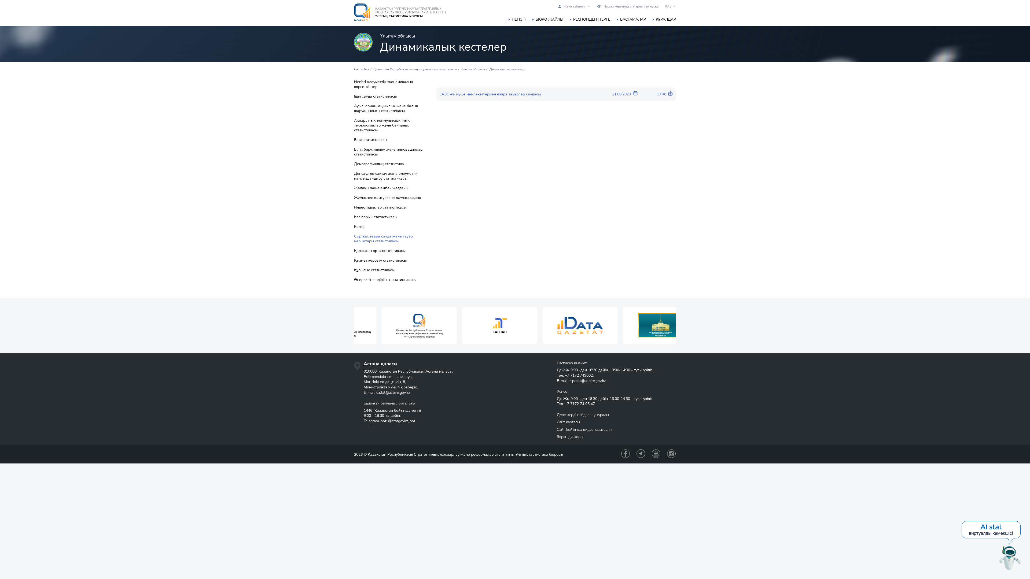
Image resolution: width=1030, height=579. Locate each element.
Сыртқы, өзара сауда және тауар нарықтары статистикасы (383, 239)
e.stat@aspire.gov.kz (393, 392)
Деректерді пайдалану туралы (583, 414)
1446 (368, 410)
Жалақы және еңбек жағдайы (381, 188)
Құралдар (666, 19)
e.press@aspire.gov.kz (587, 380)
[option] (394, 325)
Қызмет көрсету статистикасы (380, 260)
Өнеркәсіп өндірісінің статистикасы (385, 279)
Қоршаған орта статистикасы (380, 250)
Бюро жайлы (549, 19)
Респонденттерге (591, 19)
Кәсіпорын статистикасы (375, 217)
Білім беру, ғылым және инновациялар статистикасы (388, 152)
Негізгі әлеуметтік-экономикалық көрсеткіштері (383, 84)
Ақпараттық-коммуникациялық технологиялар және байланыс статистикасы (382, 125)
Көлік (358, 226)
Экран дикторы (570, 436)
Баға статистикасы (370, 140)
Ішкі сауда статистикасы (375, 96)
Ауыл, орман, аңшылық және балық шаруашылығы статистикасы (386, 108)
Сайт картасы (568, 422)
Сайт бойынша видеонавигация (584, 429)
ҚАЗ (668, 6)
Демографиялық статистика (379, 164)
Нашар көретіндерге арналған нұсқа (631, 6)
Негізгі (519, 19)
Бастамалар (633, 19)
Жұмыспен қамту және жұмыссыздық (387, 197)
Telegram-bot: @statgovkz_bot (389, 421)
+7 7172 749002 (579, 375)
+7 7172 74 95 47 (580, 403)
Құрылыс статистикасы (374, 270)
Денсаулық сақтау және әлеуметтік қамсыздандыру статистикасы (385, 176)
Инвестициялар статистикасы (380, 207)
